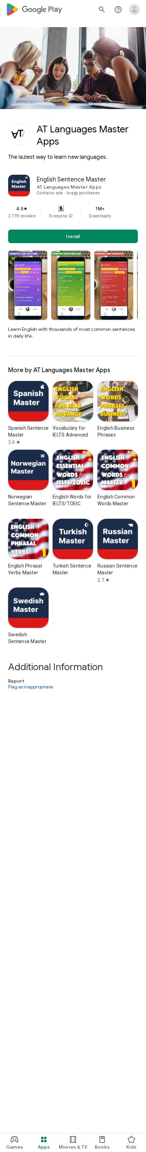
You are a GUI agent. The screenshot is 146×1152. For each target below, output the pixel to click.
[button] (71, 216)
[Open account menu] (134, 9)
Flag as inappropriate (30, 687)
